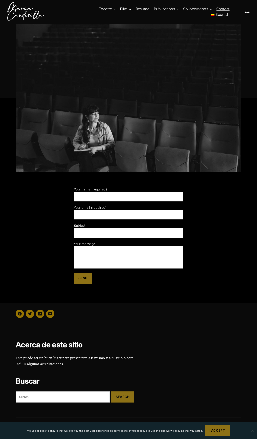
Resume (142, 9)
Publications (164, 9)
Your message (84, 244)
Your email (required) (90, 207)
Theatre (105, 9)
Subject (79, 225)
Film (123, 9)
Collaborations (195, 9)
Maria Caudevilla (26, 12)
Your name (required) (90, 189)
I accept (217, 430)
